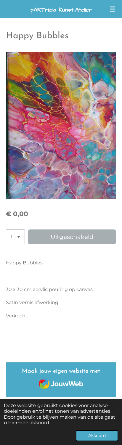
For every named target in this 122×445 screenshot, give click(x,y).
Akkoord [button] (97, 435)
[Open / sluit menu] (112, 9)
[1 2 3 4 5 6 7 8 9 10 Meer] (15, 236)
